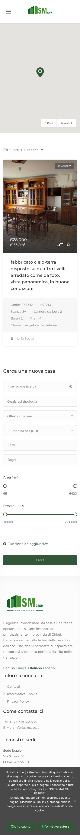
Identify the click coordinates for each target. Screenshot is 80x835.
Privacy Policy (18, 701)
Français (22, 668)
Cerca (40, 560)
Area (10, 477)
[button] (40, 72)
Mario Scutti (24, 339)
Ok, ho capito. (21, 826)
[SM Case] (40, 10)
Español (49, 668)
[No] (75, 801)
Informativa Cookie (22, 694)
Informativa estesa (55, 826)
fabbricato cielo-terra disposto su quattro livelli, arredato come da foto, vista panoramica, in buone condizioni (40, 275)
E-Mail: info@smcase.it (21, 728)
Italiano (36, 668)
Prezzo (13, 506)
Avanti (65, 123)
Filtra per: (11, 150)
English (9, 668)
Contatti (13, 686)
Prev (50, 123)
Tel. (20, 722)
